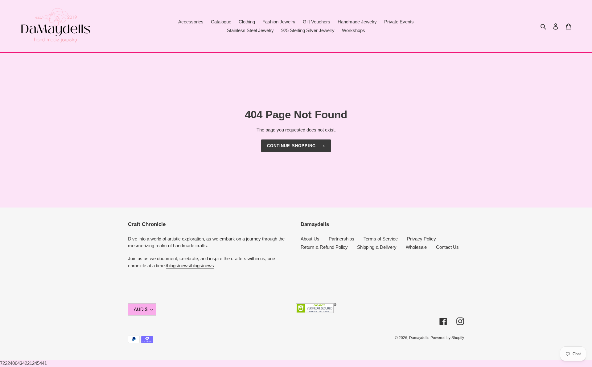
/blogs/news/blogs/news (190, 265)
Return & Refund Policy (324, 247)
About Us (310, 238)
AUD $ (140, 309)
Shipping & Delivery (377, 247)
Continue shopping (291, 145)
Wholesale (416, 247)
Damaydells (419, 338)
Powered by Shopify (447, 338)
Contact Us (447, 247)
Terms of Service (381, 238)
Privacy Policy (421, 238)
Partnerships (341, 238)
